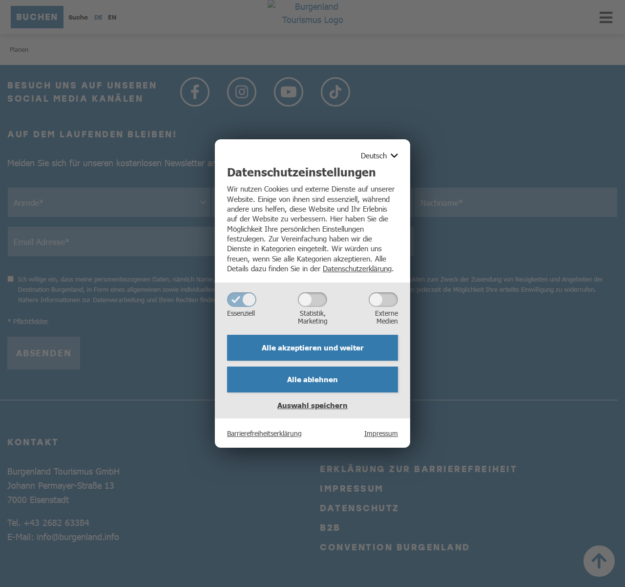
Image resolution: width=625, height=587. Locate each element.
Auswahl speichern (312, 405)
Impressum (381, 433)
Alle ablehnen (312, 379)
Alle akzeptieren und (313, 347)
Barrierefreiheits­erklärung (264, 433)
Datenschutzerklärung (357, 268)
